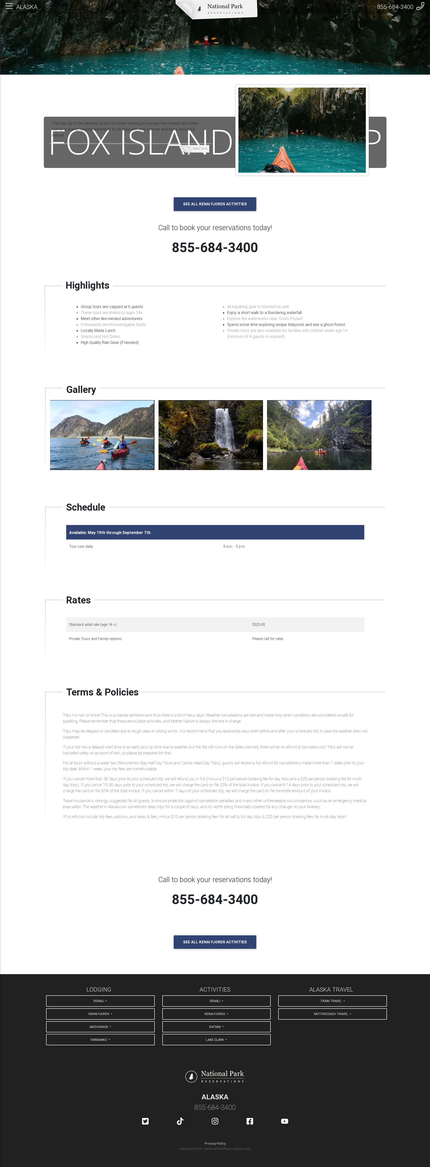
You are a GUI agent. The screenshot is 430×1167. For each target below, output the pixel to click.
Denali (99, 1001)
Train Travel (331, 1001)
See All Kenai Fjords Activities (215, 204)
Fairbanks (99, 1040)
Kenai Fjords (99, 1014)
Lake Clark (215, 1040)
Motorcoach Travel (331, 1014)
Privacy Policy (215, 1143)
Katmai (215, 1027)
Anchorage (99, 1027)
